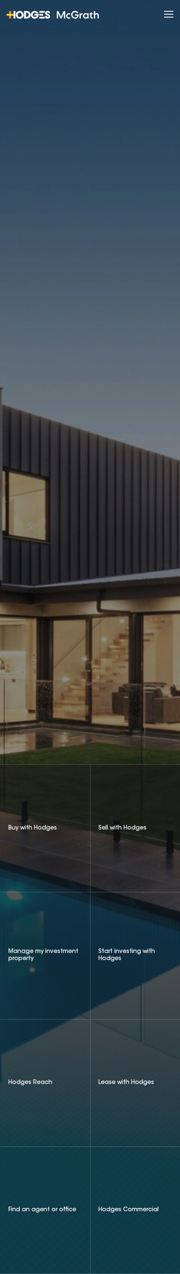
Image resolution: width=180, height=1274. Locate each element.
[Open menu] (168, 15)
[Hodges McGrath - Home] (53, 15)
